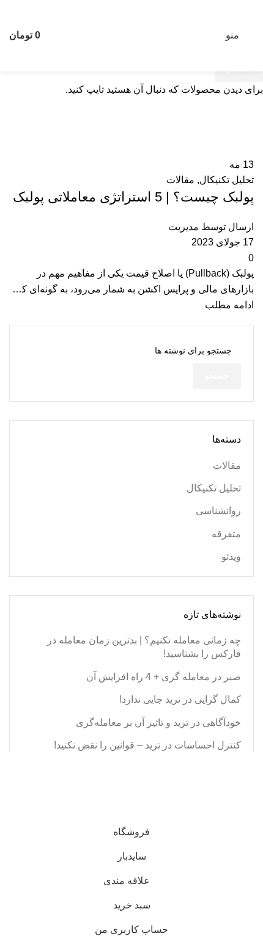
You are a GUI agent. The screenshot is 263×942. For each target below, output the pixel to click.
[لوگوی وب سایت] (131, 35)
